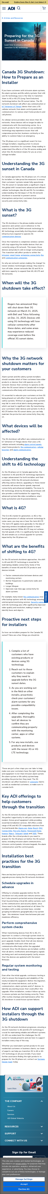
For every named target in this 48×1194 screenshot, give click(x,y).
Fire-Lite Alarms (19, 831)
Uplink (25, 833)
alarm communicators (22, 450)
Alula (30, 828)
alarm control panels (32, 444)
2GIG (34, 833)
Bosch (35, 828)
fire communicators (28, 447)
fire (42, 255)
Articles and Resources (13, 18)
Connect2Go (7, 831)
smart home (15, 255)
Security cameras (38, 602)
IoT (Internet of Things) (12, 106)
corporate (34, 782)
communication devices (11, 236)
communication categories (16, 258)
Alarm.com (22, 828)
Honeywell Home (34, 831)
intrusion (5, 255)
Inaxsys (5, 833)
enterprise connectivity (30, 255)
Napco (11, 833)
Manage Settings (24, 1179)
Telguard (18, 833)
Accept (24, 1184)
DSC (40, 828)
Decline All (24, 1189)
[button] (46, 597)
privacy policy (21, 1163)
